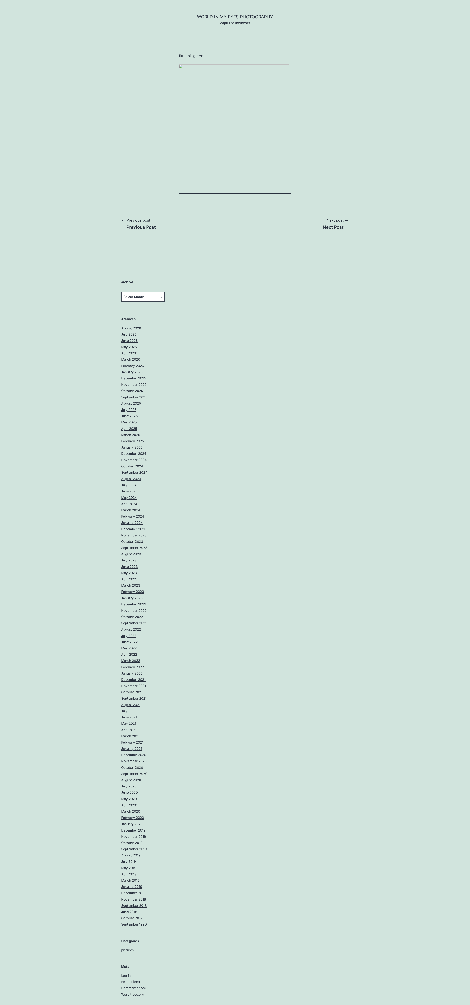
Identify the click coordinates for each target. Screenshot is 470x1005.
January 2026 (132, 372)
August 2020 (131, 780)
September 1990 (134, 924)
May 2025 (129, 422)
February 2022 (132, 667)
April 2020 (129, 805)
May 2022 (129, 648)
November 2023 (134, 535)
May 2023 (129, 573)
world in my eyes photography (235, 16)
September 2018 (134, 906)
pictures (127, 950)
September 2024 (134, 472)
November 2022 (134, 610)
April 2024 (129, 504)
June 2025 (129, 416)
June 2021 (129, 717)
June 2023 (129, 567)
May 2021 (128, 723)
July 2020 (128, 786)
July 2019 (128, 861)
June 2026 (129, 341)
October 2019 (131, 843)
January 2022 (132, 673)
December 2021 (133, 680)
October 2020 (132, 767)
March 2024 (130, 510)
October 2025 (132, 391)
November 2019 (133, 836)
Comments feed (133, 988)
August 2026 (131, 328)
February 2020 (132, 818)
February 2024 (132, 516)
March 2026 (130, 359)
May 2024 (129, 498)
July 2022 (128, 636)
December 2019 (133, 830)
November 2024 (134, 460)
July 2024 (129, 485)
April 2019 (129, 874)
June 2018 (129, 912)
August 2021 (130, 705)
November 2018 (133, 899)
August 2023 (131, 554)
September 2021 (134, 698)
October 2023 (132, 541)
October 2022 (132, 617)
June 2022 (129, 642)
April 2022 (129, 654)
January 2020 (132, 824)
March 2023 (130, 585)
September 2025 (134, 397)
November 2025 (134, 384)
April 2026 (129, 353)
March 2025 (130, 435)
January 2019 (131, 887)
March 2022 (130, 661)
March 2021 (130, 736)
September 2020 (134, 774)
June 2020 (129, 792)
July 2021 (128, 711)
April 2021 (129, 730)
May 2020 (129, 799)
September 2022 (134, 623)
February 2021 (132, 742)
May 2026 (129, 347)
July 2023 (128, 560)
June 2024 (129, 491)
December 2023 (133, 529)
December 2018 (133, 893)
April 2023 (129, 579)
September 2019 (134, 849)
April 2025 (129, 429)
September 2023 (134, 548)
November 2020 (134, 761)
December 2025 (133, 378)
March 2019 (130, 880)
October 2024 (132, 466)
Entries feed (130, 982)
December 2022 (133, 604)
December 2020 (133, 755)
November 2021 (133, 686)
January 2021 (131, 749)
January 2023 (132, 598)
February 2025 (132, 441)
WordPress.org (132, 994)
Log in (126, 975)
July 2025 (128, 410)
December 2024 (133, 453)
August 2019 (130, 855)
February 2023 (132, 592)
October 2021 (131, 692)
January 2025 (132, 447)
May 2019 (128, 868)
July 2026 (128, 334)
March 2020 (130, 811)
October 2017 (131, 918)
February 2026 (132, 366)
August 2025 (131, 403)
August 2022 (131, 629)
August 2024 (131, 479)
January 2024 (132, 523)
